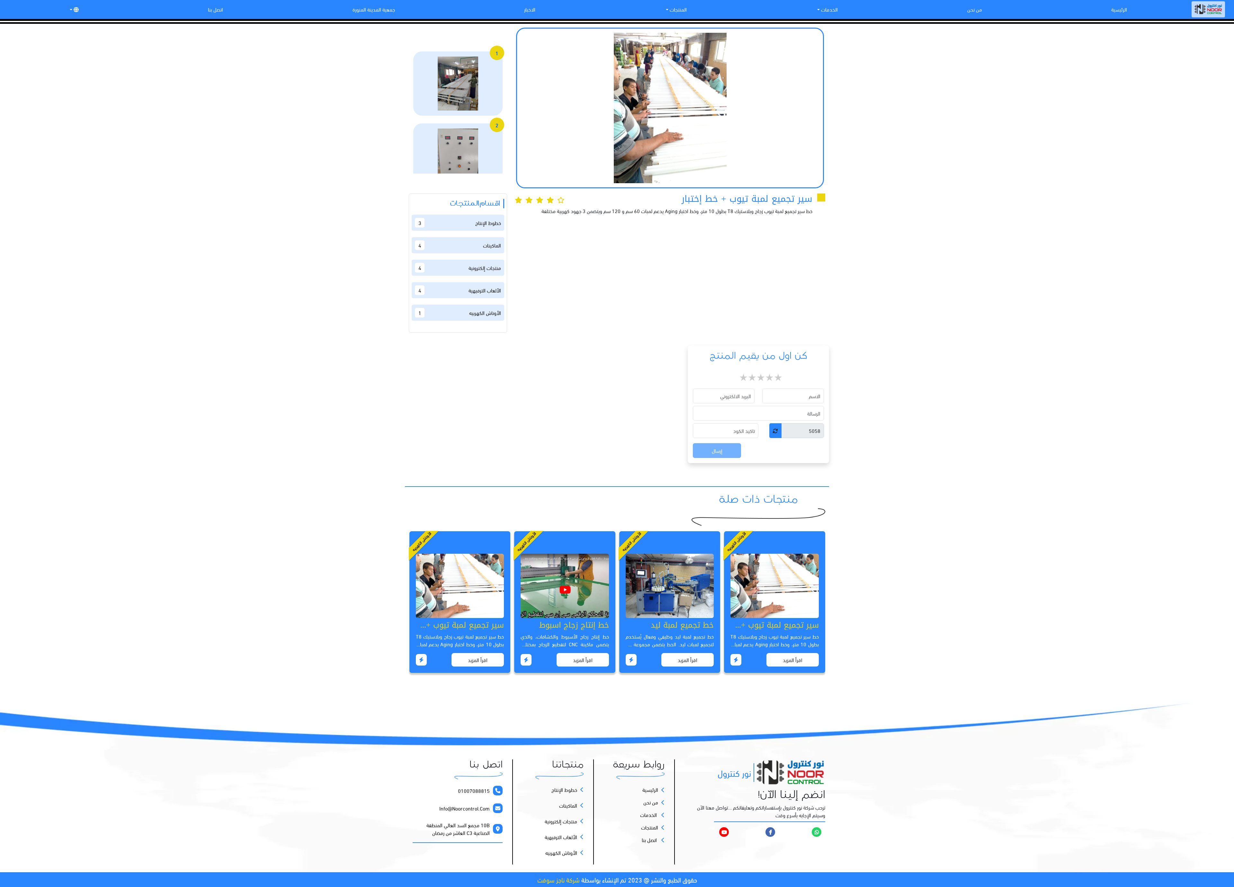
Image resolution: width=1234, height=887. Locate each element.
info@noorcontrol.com (464, 808)
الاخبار (529, 9)
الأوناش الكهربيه (561, 852)
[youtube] (709, 832)
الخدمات (829, 9)
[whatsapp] (816, 831)
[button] (73, 9)
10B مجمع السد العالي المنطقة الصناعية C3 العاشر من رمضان (458, 829)
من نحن (974, 9)
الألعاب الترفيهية (561, 837)
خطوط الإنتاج (564, 789)
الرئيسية (1119, 9)
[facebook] (770, 831)
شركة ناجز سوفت (558, 879)
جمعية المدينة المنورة (374, 9)
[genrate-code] (775, 430)
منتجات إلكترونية (561, 821)
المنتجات (677, 9)
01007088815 (474, 790)
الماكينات (568, 805)
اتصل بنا (215, 9)
